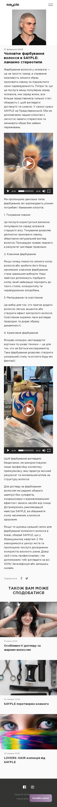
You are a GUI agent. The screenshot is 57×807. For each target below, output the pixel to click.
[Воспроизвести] (8, 191)
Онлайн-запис (40, 798)
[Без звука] (43, 191)
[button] (50, 5)
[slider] (26, 191)
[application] (28, 163)
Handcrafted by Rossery (28, 799)
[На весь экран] (49, 191)
